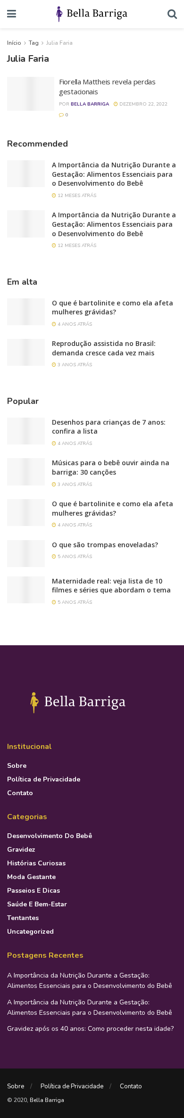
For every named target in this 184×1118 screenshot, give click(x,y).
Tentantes (23, 917)
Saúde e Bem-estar (37, 904)
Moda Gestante (31, 876)
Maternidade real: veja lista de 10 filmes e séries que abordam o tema (111, 585)
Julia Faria (59, 43)
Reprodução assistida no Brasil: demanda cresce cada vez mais (104, 348)
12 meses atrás (76, 195)
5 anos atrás (74, 556)
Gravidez (21, 849)
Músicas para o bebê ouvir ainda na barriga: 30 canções (110, 467)
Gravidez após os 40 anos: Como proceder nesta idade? (90, 1028)
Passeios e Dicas (33, 890)
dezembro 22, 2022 (142, 104)
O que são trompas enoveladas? (105, 544)
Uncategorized (30, 931)
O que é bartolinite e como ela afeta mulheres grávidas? (112, 307)
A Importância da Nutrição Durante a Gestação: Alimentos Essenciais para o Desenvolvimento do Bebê (114, 174)
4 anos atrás (74, 324)
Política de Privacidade (43, 779)
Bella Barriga (90, 104)
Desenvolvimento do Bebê (49, 835)
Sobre (16, 765)
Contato (20, 793)
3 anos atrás (74, 365)
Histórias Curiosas (36, 863)
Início (14, 43)
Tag (34, 43)
